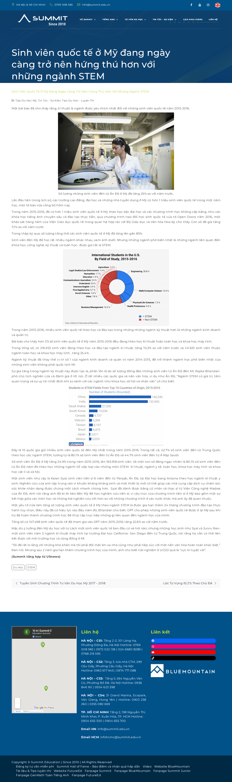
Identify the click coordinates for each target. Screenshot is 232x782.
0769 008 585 (64, 4)
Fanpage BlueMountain (132, 771)
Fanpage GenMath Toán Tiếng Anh (42, 775)
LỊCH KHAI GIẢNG (193, 19)
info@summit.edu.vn (96, 4)
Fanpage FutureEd (86, 775)
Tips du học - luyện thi (78, 100)
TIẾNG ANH (108, 19)
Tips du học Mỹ (26, 100)
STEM (31, 567)
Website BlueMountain (172, 766)
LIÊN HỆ (213, 19)
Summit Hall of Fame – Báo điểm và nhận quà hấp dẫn (98, 766)
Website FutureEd (68, 771)
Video (147, 766)
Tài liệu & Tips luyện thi (33, 771)
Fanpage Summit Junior (172, 771)
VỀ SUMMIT (86, 19)
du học (18, 567)
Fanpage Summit (98, 771)
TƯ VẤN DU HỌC (134, 19)
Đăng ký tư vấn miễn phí (35, 766)
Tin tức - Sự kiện (49, 100)
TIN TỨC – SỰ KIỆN (163, 19)
